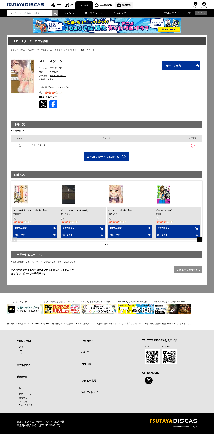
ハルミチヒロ (52, 71)
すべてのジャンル (44, 50)
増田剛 (158, 214)
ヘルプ (187, 13)
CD (71, 5)
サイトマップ (186, 323)
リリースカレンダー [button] (93, 13)
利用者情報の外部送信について (164, 323)
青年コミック (56, 68)
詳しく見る (20, 235)
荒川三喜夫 (65, 214)
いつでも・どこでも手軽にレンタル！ (22, 301)
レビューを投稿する (188, 269)
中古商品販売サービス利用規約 (75, 323)
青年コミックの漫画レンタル (67, 50)
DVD (59, 5)
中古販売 (23, 401)
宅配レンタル (25, 394)
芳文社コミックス (58, 75)
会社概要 (11, 323)
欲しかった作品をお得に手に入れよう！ (60, 301)
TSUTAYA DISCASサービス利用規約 (43, 323)
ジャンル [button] (69, 13)
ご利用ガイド (171, 13)
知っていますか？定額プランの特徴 (95, 301)
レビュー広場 (88, 380)
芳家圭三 (17, 214)
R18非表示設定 (26, 405)
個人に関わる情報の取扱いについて (107, 323)
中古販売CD (106, 5)
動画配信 (126, 5)
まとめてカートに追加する (103, 156)
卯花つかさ (113, 214)
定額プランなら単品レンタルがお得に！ (134, 301)
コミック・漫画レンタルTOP (23, 50)
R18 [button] (200, 13)
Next (199, 239)
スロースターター (39, 145)
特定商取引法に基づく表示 (137, 323)
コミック (84, 5)
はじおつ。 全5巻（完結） (121, 210)
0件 (55, 96)
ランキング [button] (119, 13)
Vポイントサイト (91, 392)
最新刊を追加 (21, 228)
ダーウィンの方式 (164, 210)
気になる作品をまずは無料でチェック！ (171, 301)
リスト (195, 7)
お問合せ (86, 364)
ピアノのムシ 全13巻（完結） (75, 210)
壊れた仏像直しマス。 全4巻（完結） (31, 210)
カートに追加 (173, 65)
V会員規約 (21, 323)
